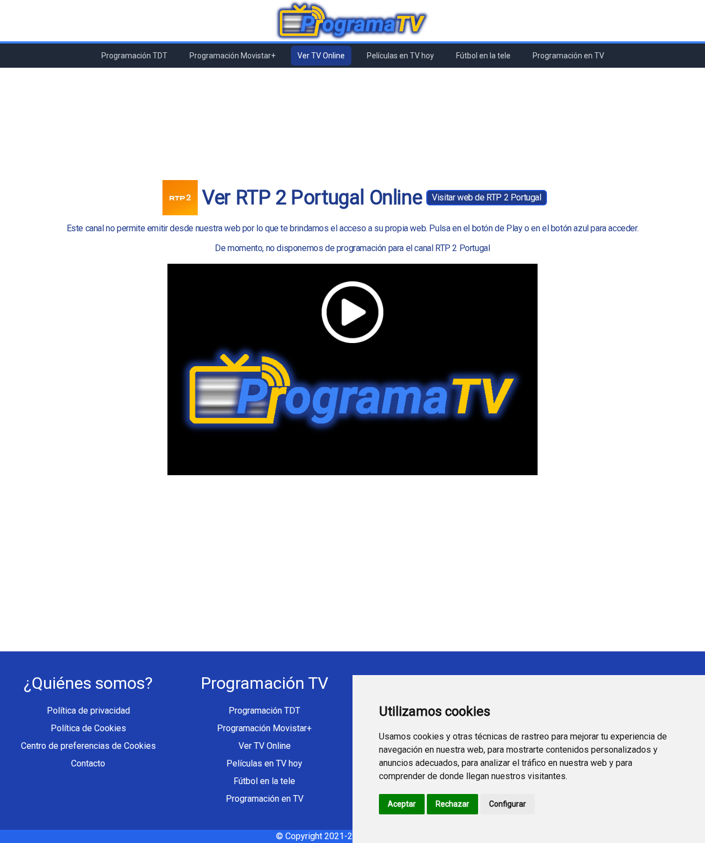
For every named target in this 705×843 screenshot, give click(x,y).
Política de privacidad (88, 710)
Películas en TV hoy (400, 55)
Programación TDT (134, 55)
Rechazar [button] (452, 804)
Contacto (88, 763)
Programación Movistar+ (232, 55)
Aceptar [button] (402, 804)
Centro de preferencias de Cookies (88, 746)
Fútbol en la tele (483, 55)
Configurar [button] (507, 804)
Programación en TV (568, 55)
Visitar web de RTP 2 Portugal (486, 197)
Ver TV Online (321, 55)
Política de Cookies (88, 728)
